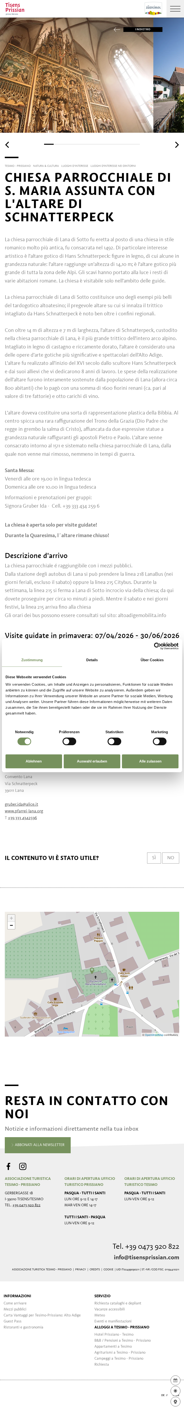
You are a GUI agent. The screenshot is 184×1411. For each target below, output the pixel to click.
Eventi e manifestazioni (113, 1321)
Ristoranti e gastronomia (23, 1327)
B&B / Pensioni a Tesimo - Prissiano (122, 1341)
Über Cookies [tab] (152, 660)
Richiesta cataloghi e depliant (117, 1303)
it (170, 1395)
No (170, 858)
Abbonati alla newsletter (39, 1145)
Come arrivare (15, 1303)
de (163, 1395)
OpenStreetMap (154, 1035)
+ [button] (11, 918)
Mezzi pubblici (15, 1309)
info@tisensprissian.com (146, 1258)
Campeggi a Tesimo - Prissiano (118, 1359)
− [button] (11, 925)
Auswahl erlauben (92, 761)
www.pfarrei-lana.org (24, 811)
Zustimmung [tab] (32, 660)
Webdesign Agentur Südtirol (11, 1395)
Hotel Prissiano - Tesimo (113, 1335)
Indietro (142, 29)
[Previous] (7, 144)
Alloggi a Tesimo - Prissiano (121, 1327)
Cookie (108, 1269)
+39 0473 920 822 (26, 1205)
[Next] (176, 144)
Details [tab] (92, 660)
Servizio (102, 1296)
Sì (154, 858)
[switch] (69, 741)
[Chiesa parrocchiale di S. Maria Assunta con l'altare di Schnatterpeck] (92, 970)
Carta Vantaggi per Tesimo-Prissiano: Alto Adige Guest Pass (42, 1318)
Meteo (99, 1315)
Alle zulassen (150, 761)
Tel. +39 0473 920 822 (146, 1247)
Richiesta (101, 1365)
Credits (95, 1269)
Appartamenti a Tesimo (113, 1347)
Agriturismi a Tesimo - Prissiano (119, 1353)
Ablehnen (34, 761)
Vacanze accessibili (109, 1309)
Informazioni (17, 1296)
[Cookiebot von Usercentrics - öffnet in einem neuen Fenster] (157, 646)
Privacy (80, 1269)
